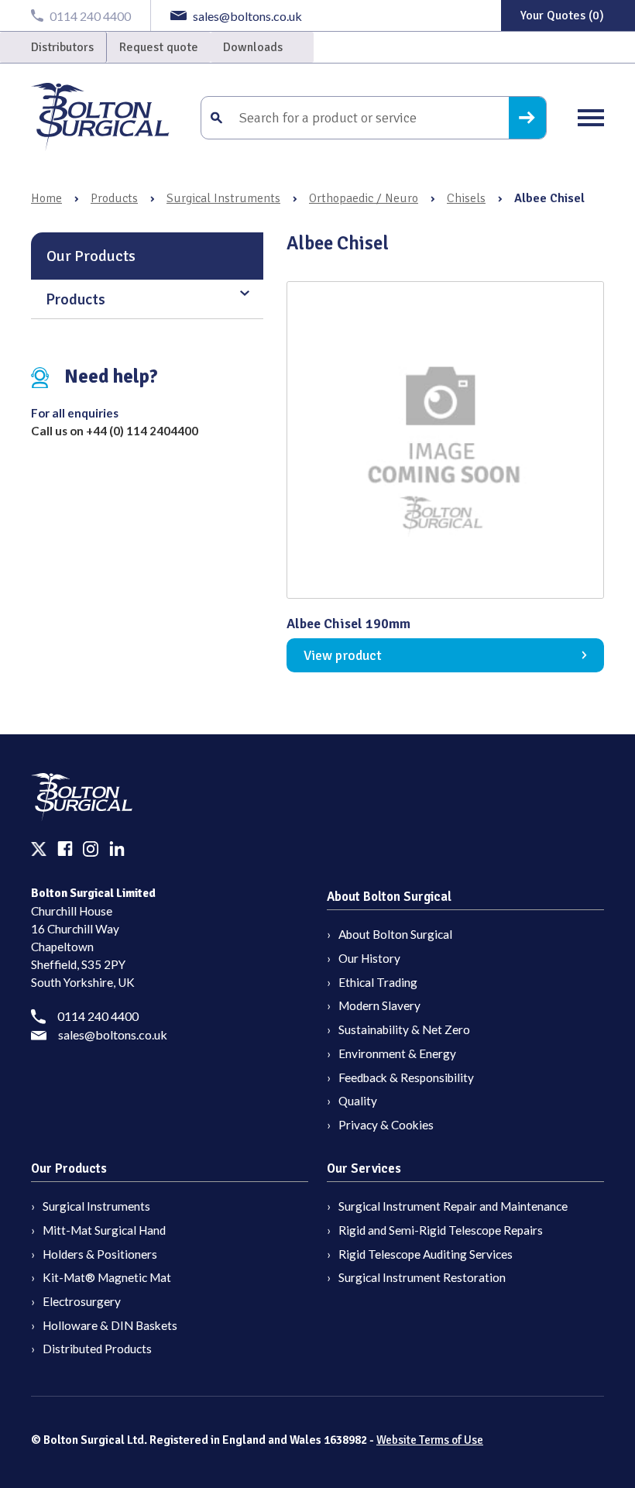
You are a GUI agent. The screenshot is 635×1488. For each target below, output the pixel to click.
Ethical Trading (377, 982)
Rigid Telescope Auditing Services (425, 1254)
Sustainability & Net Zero (404, 1029)
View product (343, 655)
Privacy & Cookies (386, 1125)
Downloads (253, 47)
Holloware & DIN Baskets (110, 1325)
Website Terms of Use (429, 1440)
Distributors (62, 47)
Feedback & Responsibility (406, 1077)
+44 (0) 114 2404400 (142, 431)
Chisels (466, 198)
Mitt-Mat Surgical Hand (104, 1230)
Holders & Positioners (100, 1254)
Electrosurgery (82, 1301)
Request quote (158, 47)
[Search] (527, 118)
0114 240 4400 (98, 1016)
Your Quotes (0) (562, 15)
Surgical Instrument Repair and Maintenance (453, 1206)
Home (46, 198)
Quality (357, 1101)
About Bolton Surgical (395, 934)
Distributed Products (97, 1349)
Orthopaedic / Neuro (363, 198)
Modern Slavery (379, 1005)
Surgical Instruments (223, 198)
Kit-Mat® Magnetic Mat (107, 1277)
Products (114, 198)
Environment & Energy (397, 1053)
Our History (369, 958)
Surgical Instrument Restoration (422, 1277)
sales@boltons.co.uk (112, 1034)
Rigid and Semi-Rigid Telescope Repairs (440, 1230)
